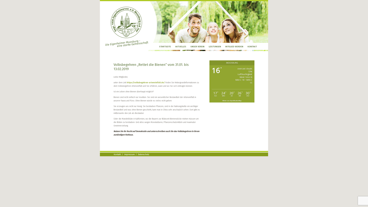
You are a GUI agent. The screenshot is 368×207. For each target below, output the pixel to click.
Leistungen (215, 46)
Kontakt (252, 46)
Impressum (129, 154)
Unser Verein (197, 46)
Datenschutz (143, 154)
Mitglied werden (234, 46)
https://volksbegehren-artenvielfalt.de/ (146, 82)
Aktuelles (180, 46)
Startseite (165, 46)
